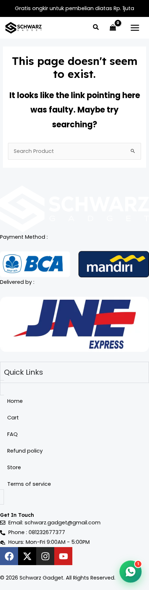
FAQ (12, 434)
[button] (96, 27)
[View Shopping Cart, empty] (113, 28)
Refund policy (25, 450)
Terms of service (29, 484)
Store (14, 467)
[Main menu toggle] (135, 27)
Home (15, 401)
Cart (13, 417)
